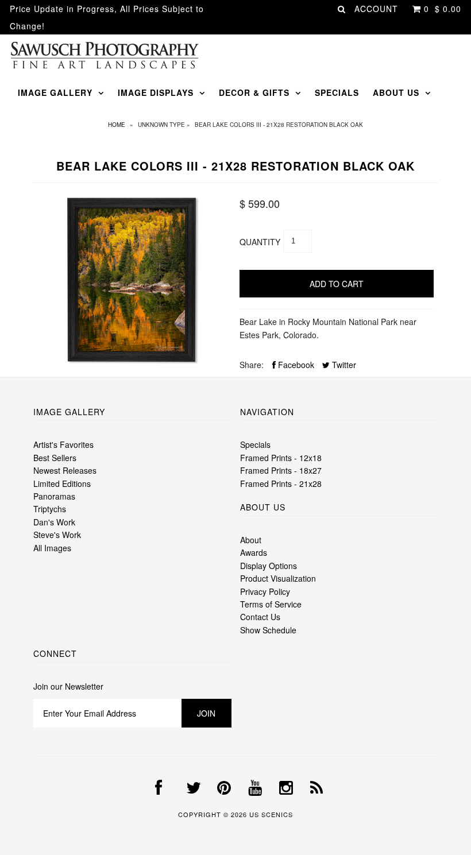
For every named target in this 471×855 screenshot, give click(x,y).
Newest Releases (64, 470)
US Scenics (271, 814)
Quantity (260, 241)
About (250, 540)
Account (376, 8)
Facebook (295, 364)
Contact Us (260, 616)
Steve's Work (57, 534)
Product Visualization (278, 578)
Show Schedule (268, 630)
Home (116, 125)
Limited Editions (62, 483)
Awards (253, 552)
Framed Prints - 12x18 (281, 457)
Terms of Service (271, 604)
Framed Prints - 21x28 (281, 483)
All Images (52, 548)
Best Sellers (54, 457)
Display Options (268, 565)
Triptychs (49, 508)
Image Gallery (55, 92)
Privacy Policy (265, 591)
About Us (396, 92)
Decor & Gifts (254, 92)
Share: (252, 364)
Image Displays (156, 92)
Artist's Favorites (63, 444)
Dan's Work (54, 522)
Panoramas (54, 496)
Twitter (343, 364)
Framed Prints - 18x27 (281, 470)
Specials (337, 92)
